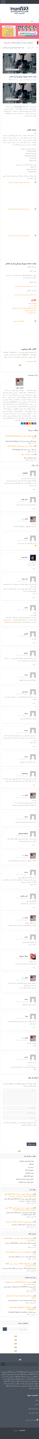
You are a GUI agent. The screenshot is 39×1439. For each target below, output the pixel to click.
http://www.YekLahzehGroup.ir (13, 622)
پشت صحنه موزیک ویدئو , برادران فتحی (25, 294)
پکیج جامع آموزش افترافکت (26, 1161)
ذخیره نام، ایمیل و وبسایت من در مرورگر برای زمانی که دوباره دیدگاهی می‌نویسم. (20, 1124)
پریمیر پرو (31, 1167)
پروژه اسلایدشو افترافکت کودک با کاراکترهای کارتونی (22, 1300)
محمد (26, 538)
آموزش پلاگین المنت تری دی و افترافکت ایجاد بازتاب (22, 1256)
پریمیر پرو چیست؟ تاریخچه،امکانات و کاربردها (24, 1224)
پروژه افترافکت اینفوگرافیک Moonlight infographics (22, 1312)
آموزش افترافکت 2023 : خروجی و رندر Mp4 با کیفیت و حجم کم (19, 1268)
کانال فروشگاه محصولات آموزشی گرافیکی (24, 308)
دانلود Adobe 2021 (29, 1176)
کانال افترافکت (32, 303)
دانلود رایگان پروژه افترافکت (26, 1182)
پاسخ (34, 489)
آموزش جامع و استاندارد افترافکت (25, 1179)
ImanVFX (22, 1430)
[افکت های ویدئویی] (19, 330)
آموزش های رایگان (33, 1408)
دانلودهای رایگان (29, 1170)
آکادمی (36, 1404)
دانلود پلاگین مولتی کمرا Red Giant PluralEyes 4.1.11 (21, 441)
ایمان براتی (23, 79)
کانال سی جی (32, 306)
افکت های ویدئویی (31, 361)
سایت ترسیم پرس (33, 1412)
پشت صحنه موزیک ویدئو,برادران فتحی (25, 286)
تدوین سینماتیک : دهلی (30, 457)
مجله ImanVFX (29, 1173)
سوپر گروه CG (32, 312)
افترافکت (31, 1164)
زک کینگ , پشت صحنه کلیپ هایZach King (24, 449)
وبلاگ (36, 1400)
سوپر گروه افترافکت (30, 310)
